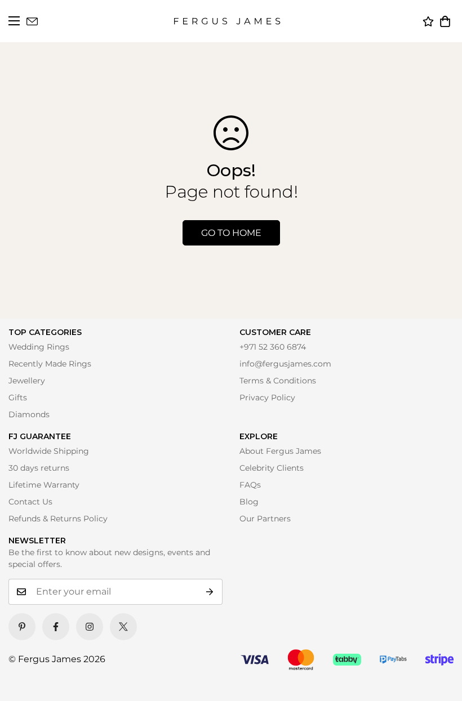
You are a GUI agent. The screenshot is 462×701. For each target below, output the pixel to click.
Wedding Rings (38, 347)
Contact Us (30, 502)
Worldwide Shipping (48, 451)
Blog (249, 502)
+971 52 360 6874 (272, 347)
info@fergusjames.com (285, 364)
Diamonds (29, 414)
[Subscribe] (210, 592)
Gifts (17, 397)
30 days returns (38, 468)
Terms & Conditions (277, 381)
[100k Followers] (89, 626)
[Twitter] (123, 626)
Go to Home (231, 232)
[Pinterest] (21, 626)
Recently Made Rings (49, 364)
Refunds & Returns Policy (58, 519)
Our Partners (265, 519)
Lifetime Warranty (43, 485)
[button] (445, 21)
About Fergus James (280, 451)
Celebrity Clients (271, 468)
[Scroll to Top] (438, 677)
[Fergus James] (227, 21)
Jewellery (26, 381)
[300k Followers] (55, 626)
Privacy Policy (267, 397)
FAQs (250, 485)
